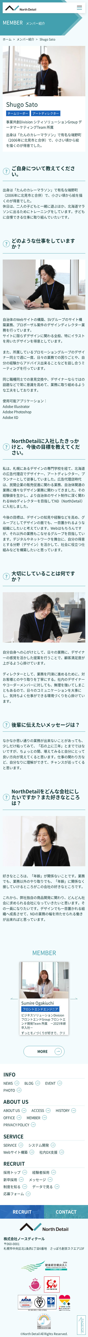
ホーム (7, 39)
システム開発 (38, 1145)
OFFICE (9, 1117)
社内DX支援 (48, 1152)
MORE (42, 1051)
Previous (14, 998)
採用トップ (12, 1172)
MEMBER (33, 1117)
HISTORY (62, 1110)
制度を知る (12, 1186)
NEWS (8, 1083)
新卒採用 (10, 1179)
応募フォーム (13, 1193)
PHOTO (9, 1090)
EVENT (50, 1083)
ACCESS (38, 1110)
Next (74, 998)
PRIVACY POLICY (16, 1124)
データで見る (42, 1186)
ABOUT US (11, 1110)
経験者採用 (40, 1172)
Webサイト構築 (15, 1152)
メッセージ (37, 1179)
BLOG (28, 1083)
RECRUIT (22, 1211)
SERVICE (10, 1145)
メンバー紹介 (25, 39)
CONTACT (66, 1211)
